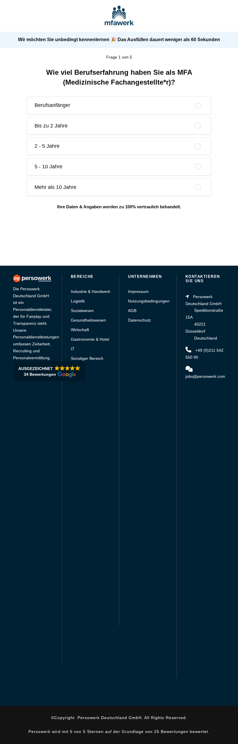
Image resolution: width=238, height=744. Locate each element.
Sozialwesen (82, 310)
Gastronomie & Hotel (90, 339)
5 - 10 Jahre (48, 166)
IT (73, 349)
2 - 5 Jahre (47, 146)
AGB (132, 310)
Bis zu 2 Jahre (51, 126)
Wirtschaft (80, 329)
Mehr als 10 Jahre (55, 187)
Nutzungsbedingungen (149, 301)
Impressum (138, 291)
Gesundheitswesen (88, 320)
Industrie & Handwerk (90, 291)
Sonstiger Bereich (87, 358)
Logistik (78, 301)
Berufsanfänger (52, 105)
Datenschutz (139, 320)
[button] (49, 371)
